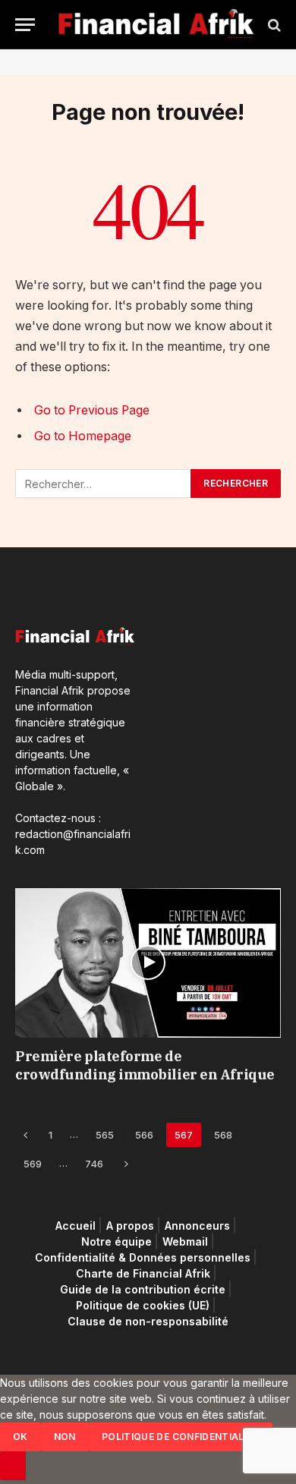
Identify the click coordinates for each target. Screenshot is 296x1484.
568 (223, 1135)
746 (94, 1164)
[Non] (13, 1465)
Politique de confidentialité (181, 1436)
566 (144, 1135)
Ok (20, 1436)
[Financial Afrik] (155, 24)
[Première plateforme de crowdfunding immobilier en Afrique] (148, 963)
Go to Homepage (82, 436)
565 (105, 1135)
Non (65, 1436)
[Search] (273, 25)
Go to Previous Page (92, 410)
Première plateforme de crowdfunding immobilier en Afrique (145, 1065)
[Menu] (25, 25)
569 (33, 1164)
